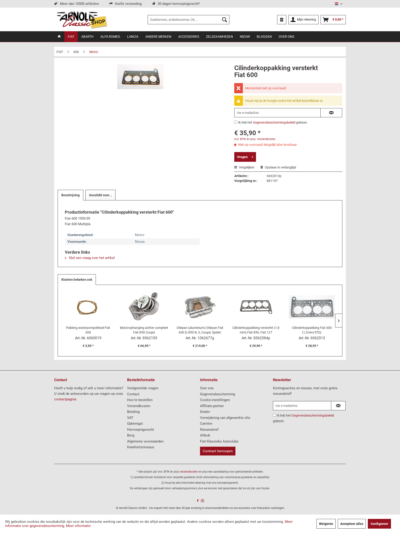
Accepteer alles (351, 524)
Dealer (205, 412)
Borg (130, 435)
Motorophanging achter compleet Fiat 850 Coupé (144, 330)
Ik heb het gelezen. (273, 122)
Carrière (206, 423)
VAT (130, 418)
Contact (133, 394)
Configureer (379, 524)
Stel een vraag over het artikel (91, 258)
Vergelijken (246, 167)
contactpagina (65, 399)
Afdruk (205, 435)
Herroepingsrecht (140, 429)
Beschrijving (70, 195)
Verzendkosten (138, 406)
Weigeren (326, 524)
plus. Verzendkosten (262, 139)
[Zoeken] (224, 19)
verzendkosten (189, 471)
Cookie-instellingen (215, 400)
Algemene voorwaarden (145, 441)
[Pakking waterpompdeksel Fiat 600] (88, 307)
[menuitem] (188, 19)
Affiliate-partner (212, 406)
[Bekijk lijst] (281, 19)
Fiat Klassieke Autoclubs (219, 441)
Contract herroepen (218, 451)
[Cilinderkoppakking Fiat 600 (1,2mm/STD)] (311, 307)
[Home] (59, 36)
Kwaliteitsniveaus (140, 447)
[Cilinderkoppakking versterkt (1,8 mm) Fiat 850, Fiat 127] (256, 307)
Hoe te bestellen (140, 400)
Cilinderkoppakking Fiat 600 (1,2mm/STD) (312, 330)
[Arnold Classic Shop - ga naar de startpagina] (81, 19)
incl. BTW (240, 139)
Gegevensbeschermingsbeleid (274, 122)
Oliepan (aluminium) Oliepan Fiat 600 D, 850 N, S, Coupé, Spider (200, 330)
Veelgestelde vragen (142, 388)
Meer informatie (78, 526)
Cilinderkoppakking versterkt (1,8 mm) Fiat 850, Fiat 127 (255, 330)
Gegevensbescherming (217, 394)
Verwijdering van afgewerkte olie (225, 418)
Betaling (133, 412)
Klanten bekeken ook (76, 279)
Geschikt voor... (100, 195)
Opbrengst (135, 423)
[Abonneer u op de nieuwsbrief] (338, 405)
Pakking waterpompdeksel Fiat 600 (88, 330)
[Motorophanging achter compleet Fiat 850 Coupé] (144, 307)
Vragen (242, 157)
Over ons (207, 388)
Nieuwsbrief (209, 429)
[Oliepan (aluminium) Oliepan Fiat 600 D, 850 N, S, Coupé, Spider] (200, 307)
